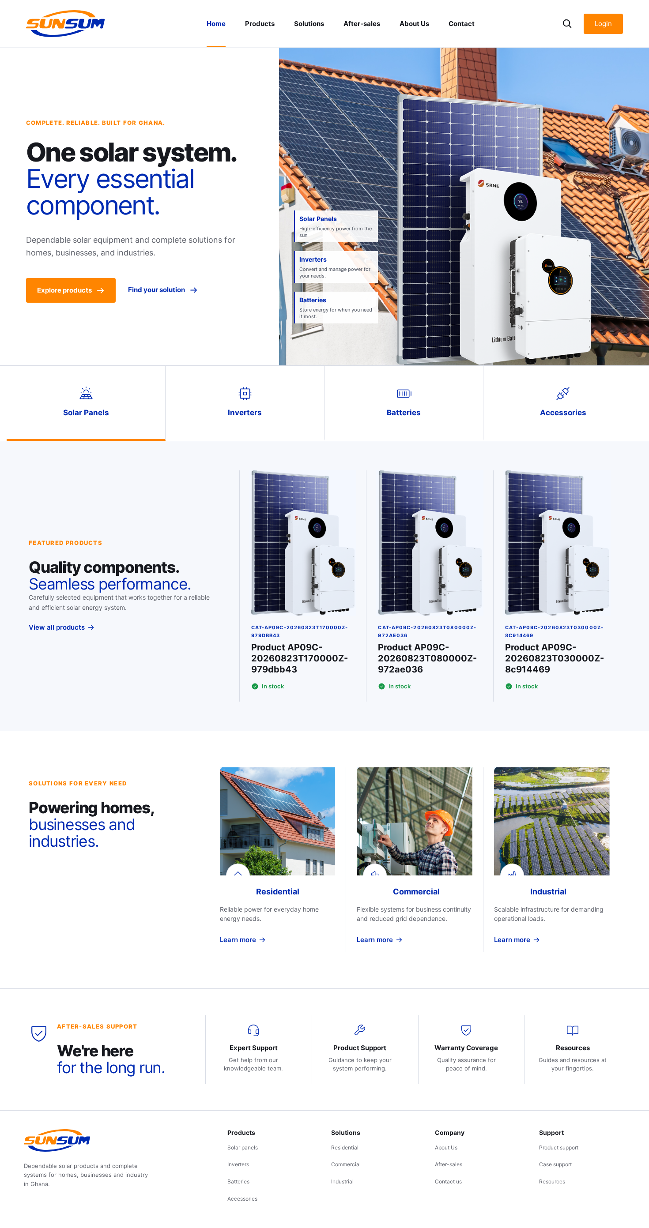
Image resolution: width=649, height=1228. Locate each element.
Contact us (448, 1181)
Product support (558, 1147)
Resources (552, 1181)
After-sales (361, 23)
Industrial (342, 1181)
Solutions (309, 23)
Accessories (242, 1198)
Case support (555, 1164)
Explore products (64, 290)
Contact (462, 23)
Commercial (346, 1164)
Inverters (238, 1164)
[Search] (567, 24)
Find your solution (156, 289)
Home (216, 23)
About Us (414, 23)
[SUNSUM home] (65, 23)
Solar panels (242, 1147)
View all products (57, 627)
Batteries (238, 1181)
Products (260, 23)
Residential (344, 1147)
